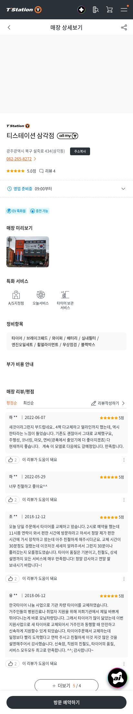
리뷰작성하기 (108, 403)
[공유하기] (124, 27)
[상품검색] (95, 10)
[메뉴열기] (124, 10)
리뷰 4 (50, 171)
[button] (66, 188)
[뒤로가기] (9, 27)
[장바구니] (110, 10)
